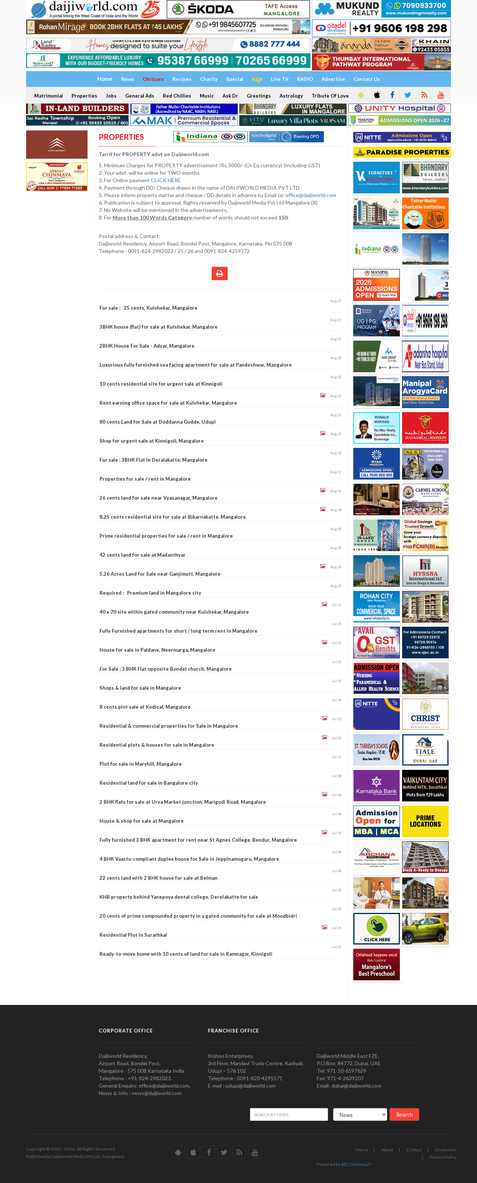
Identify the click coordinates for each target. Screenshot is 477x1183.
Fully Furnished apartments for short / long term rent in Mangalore (178, 631)
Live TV (279, 79)
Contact (414, 1149)
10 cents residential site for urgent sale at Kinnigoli (160, 384)
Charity (209, 79)
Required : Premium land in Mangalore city (150, 593)
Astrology (291, 96)
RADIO (305, 79)
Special (234, 79)
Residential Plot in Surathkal (133, 935)
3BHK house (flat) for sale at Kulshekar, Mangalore (158, 327)
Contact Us (367, 79)
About (387, 1149)
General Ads (139, 96)
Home (362, 1149)
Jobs (111, 96)
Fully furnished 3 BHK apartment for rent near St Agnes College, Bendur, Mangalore (198, 840)
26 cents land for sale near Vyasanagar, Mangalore (158, 498)
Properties (84, 96)
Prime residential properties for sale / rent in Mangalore (166, 536)
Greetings (259, 96)
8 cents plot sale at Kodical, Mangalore (145, 707)
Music (207, 96)
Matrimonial (48, 96)
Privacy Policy (443, 1157)
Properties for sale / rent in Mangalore (145, 479)
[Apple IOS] (376, 95)
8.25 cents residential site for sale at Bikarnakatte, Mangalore (172, 517)
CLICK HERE (166, 180)
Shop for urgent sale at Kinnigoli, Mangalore (151, 441)
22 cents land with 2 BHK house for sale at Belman (158, 878)
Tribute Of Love (330, 96)
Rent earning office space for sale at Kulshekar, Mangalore (168, 403)
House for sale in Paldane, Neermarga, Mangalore (157, 650)
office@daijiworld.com (311, 195)
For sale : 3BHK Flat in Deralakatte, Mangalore (153, 460)
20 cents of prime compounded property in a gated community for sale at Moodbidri (198, 916)
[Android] (360, 95)
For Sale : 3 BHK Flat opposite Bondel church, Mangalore (165, 669)
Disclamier (446, 1149)
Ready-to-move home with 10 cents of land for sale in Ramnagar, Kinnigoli (185, 954)
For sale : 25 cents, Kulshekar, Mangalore (148, 308)
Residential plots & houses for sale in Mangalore (156, 745)
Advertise (333, 79)
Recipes (182, 79)
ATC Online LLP (356, 1164)
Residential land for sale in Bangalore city (148, 783)
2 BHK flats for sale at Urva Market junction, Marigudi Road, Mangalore (182, 802)
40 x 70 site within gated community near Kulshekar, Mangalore (174, 612)
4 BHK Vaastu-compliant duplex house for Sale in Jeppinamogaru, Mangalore (189, 859)
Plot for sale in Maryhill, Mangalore (140, 764)
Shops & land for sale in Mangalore (140, 688)
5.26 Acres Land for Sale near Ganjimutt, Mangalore (160, 574)
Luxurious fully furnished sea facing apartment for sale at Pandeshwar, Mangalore (195, 365)
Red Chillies (177, 96)
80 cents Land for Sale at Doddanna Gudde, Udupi (157, 422)
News (127, 79)
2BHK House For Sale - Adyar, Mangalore (147, 346)
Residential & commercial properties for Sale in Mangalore (168, 726)
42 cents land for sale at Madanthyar (142, 555)
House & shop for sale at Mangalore (141, 821)
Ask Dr (230, 96)
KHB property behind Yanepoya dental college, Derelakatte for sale (178, 897)
